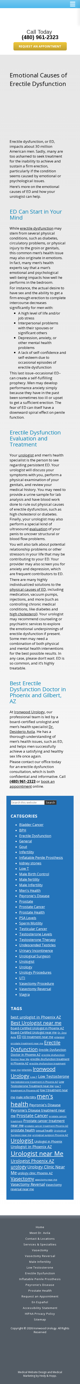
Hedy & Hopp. (48, 1376)
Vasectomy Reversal (35, 989)
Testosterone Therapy (37, 939)
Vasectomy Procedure (36, 983)
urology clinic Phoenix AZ (35, 1173)
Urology (25, 967)
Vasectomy (22, 1179)
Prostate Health (32, 912)
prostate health (23, 1130)
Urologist (26, 961)
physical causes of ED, (28, 589)
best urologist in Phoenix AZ (36, 1017)
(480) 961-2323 (40, 37)
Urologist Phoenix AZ (32, 1161)
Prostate (26, 901)
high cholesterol (23, 614)
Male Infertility (31, 885)
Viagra (24, 994)
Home (40, 1227)
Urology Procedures (35, 972)
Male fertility (29, 879)
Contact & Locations (40, 1239)
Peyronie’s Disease (40, 1285)
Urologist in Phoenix (48, 1141)
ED (19, 1036)
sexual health (44, 1130)
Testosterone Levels (35, 934)
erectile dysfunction (36, 228)
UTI (22, 978)
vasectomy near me (46, 1179)
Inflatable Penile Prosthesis (41, 857)
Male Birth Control (34, 874)
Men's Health (30, 890)
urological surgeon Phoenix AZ (50, 1135)
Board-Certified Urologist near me (34, 1032)
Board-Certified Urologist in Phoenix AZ (37, 1028)
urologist (26, 455)
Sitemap (40, 1319)
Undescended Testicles (37, 945)
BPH (22, 830)
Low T (24, 868)
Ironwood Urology (29, 711)
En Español (40, 1302)
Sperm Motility (31, 923)
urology (18, 1167)
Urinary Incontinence (36, 950)
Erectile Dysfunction (35, 835)
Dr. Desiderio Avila (32, 729)
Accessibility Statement (40, 1308)
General (25, 841)
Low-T (33, 1076)
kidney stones (30, 863)
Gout (23, 846)
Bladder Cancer (31, 824)
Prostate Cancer (32, 906)
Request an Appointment (40, 46)
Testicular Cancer (33, 928)
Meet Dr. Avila (40, 1233)
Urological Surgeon (34, 956)
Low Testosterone (53, 1076)
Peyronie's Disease (34, 896)
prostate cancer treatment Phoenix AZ (46, 1125)
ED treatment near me (37, 1037)
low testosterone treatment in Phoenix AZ (34, 1081)
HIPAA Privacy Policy (40, 1314)
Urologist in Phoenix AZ (31, 1146)
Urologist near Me (37, 1153)
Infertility (26, 852)
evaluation (38, 528)
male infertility (26, 1097)
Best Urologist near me (36, 1023)
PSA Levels (27, 918)
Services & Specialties (40, 1244)
